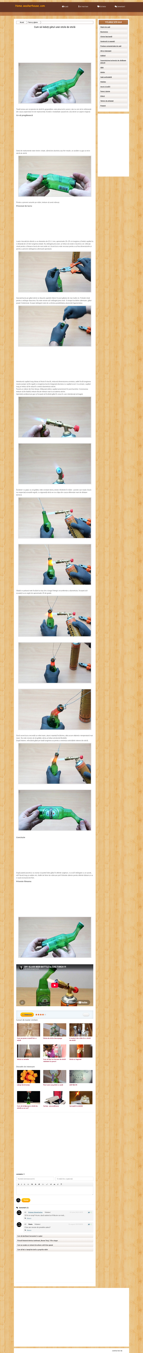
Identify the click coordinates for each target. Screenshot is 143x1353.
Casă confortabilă (106, 77)
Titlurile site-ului (113, 22)
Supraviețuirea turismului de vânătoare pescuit (113, 62)
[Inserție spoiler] (61, 1184)
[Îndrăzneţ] (18, 1184)
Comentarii (121, 7)
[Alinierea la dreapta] (39, 1184)
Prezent (103, 106)
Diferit (102, 96)
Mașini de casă (105, 27)
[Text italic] (21, 1184)
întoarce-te (28, 1015)
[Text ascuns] (51, 1184)
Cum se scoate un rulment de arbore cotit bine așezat (35, 1245)
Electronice (104, 32)
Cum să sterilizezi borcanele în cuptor (29, 1236)
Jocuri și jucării (105, 87)
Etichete (103, 7)
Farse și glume (105, 91)
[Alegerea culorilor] (47, 1184)
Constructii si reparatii (107, 41)
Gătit (102, 68)
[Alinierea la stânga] (32, 1184)
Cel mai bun (83, 7)
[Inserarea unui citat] (54, 1184)
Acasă (66, 7)
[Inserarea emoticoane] (43, 1184)
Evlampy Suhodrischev (35, 1212)
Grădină (102, 56)
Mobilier (103, 82)
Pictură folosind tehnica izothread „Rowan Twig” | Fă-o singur (37, 1241)
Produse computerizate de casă (110, 46)
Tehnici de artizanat (106, 101)
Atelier (102, 72)
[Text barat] (28, 1184)
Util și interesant (105, 51)
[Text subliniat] (24, 1184)
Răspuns (29, 1218)
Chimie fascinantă (106, 37)
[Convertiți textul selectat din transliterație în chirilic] (58, 1184)
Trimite (26, 1200)
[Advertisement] (54, 43)
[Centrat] (35, 1184)
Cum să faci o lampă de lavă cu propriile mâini (32, 1250)
